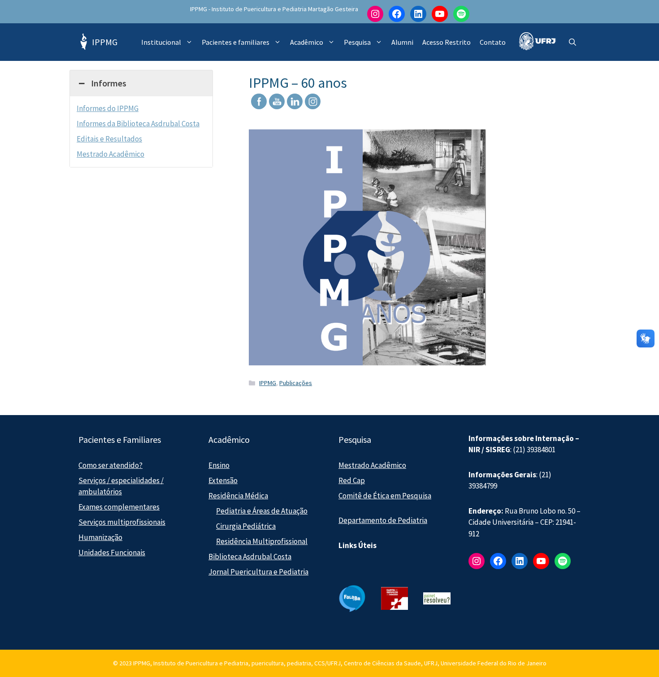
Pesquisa (357, 42)
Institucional (161, 42)
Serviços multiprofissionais (121, 522)
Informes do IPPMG (108, 108)
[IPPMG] (82, 42)
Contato (493, 42)
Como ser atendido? (110, 465)
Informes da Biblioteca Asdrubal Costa (138, 124)
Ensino (219, 465)
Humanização (100, 537)
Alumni (402, 42)
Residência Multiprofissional (262, 541)
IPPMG (104, 41)
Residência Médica (238, 496)
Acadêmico (306, 42)
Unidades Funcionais (111, 552)
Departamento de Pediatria (382, 520)
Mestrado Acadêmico (110, 154)
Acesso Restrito (446, 42)
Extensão (223, 480)
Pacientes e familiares (235, 42)
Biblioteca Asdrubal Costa (249, 556)
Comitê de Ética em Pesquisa (384, 496)
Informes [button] (108, 83)
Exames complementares (119, 507)
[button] (572, 42)
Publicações (295, 383)
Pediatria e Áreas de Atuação (262, 511)
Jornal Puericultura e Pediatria (258, 572)
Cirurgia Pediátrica (246, 526)
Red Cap (351, 480)
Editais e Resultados (109, 139)
